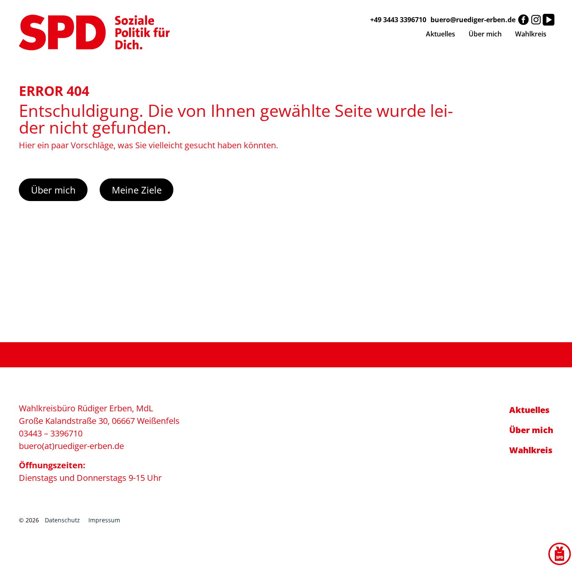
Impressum (104, 520)
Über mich (53, 189)
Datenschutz (62, 520)
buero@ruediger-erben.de (472, 19)
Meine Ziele (137, 189)
